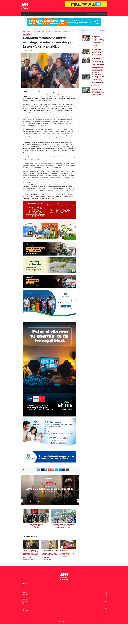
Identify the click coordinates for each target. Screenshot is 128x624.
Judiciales (39, 14)
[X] (42, 470)
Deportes (24, 590)
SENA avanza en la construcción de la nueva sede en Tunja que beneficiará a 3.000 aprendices (49, 491)
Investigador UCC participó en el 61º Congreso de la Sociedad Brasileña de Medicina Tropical (97, 91)
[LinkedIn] (45, 470)
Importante (24, 592)
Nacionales (29, 31)
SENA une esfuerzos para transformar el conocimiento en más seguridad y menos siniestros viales (68, 552)
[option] (50, 490)
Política (23, 603)
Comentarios (102, 30)
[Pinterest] (49, 470)
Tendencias (24, 612)
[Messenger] (60, 470)
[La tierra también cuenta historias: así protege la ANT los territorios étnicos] (86, 51)
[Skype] (56, 470)
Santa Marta (24, 608)
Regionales (47, 14)
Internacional (25, 594)
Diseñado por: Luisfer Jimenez (76, 619)
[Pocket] (52, 470)
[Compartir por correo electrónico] (63, 470)
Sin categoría (25, 610)
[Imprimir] (67, 470)
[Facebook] (38, 470)
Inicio (23, 14)
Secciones (30, 14)
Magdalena (24, 599)
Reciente (92, 30)
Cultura (23, 587)
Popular (84, 30)
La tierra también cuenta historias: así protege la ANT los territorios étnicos (97, 52)
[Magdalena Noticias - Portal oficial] (24, 6)
